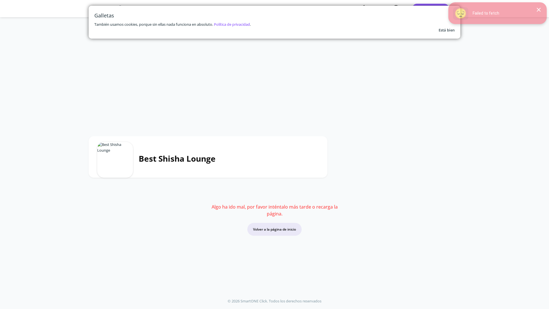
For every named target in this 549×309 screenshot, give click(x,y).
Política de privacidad (232, 24)
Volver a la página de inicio (274, 229)
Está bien (447, 30)
